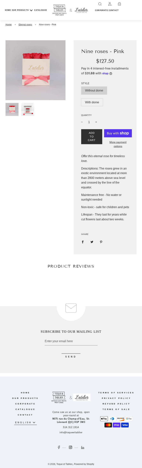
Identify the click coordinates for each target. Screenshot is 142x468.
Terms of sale (116, 409)
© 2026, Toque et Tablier (60, 464)
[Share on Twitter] (92, 242)
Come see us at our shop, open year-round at (71, 417)
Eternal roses (25, 24)
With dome (92, 102)
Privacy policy (116, 398)
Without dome (94, 90)
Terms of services (116, 393)
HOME (8, 10)
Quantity (86, 115)
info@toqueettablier (71, 432)
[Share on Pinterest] (101, 242)
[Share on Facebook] (82, 242)
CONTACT (25, 415)
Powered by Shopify (84, 464)
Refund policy (116, 404)
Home (9, 24)
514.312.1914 (71, 427)
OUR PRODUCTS (25, 398)
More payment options (117, 144)
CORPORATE (25, 404)
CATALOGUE (40, 10)
